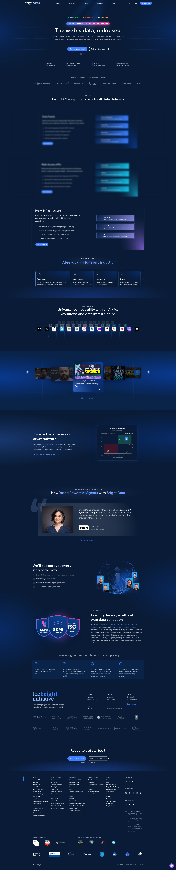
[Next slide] (143, 278)
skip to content (12, 12)
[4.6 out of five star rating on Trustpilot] (74, 17)
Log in (136, 3)
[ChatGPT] (126, 793)
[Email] (129, 804)
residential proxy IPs (50, 444)
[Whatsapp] (126, 804)
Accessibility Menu (12, 12)
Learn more (131, 704)
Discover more (87, 398)
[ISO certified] (115, 854)
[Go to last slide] (33, 278)
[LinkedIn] (126, 781)
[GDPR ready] (127, 854)
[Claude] (137, 793)
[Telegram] (133, 804)
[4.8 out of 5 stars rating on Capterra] (102, 17)
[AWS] (36, 842)
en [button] (129, 3)
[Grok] (140, 793)
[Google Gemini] (133, 793)
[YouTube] (129, 781)
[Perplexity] (129, 793)
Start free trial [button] (146, 3)
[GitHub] (133, 781)
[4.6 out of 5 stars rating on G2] (88, 17)
